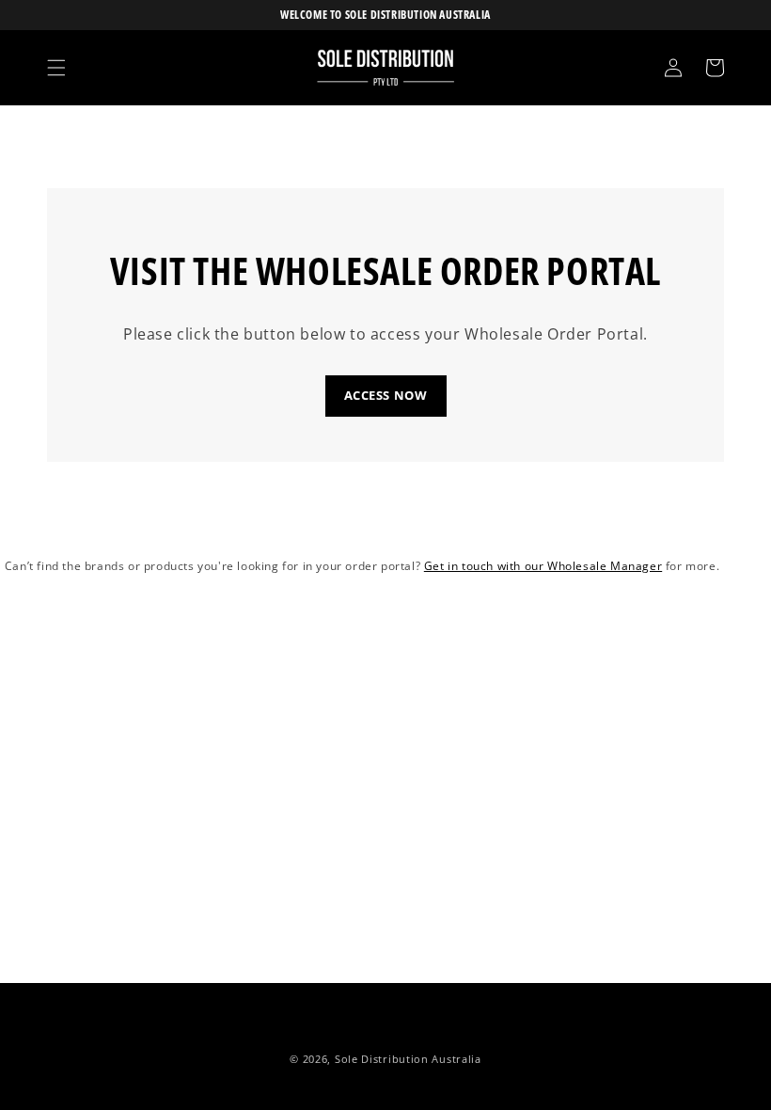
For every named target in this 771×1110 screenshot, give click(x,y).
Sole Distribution (382, 1059)
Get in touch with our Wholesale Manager (543, 566)
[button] (56, 67)
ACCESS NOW (386, 395)
